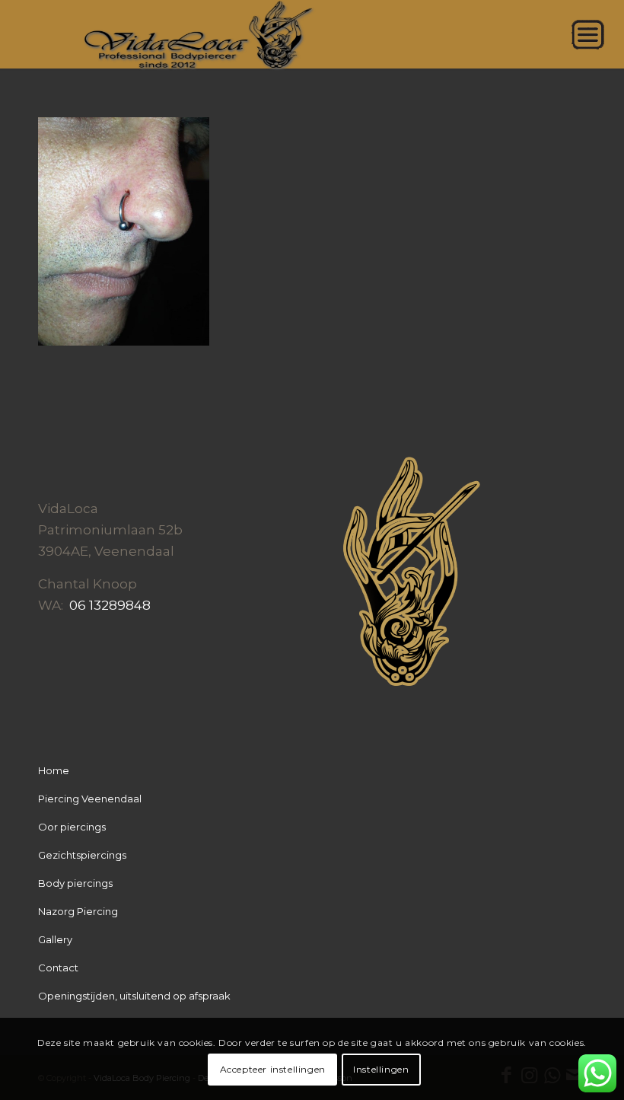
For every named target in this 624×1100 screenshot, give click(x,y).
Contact (58, 967)
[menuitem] (604, 34)
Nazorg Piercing (78, 911)
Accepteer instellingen (273, 1069)
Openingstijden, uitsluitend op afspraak (134, 996)
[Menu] (604, 34)
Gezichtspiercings (82, 855)
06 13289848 (110, 605)
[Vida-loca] (312, 34)
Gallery (55, 939)
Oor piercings (72, 827)
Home (53, 770)
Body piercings (75, 883)
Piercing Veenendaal (90, 798)
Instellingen (381, 1069)
